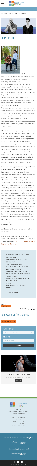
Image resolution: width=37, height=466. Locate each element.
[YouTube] (18, 462)
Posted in (3, 304)
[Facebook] (14, 462)
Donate (18, 380)
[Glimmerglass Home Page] (16, 5)
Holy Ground (22, 13)
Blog (5, 13)
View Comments (8, 322)
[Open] (3, 3)
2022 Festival (12, 13)
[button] (29, 309)
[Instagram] (22, 462)
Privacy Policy (23, 464)
